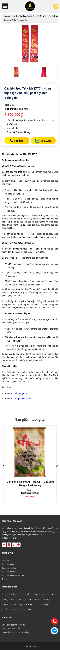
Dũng (46, 604)
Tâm (28, 594)
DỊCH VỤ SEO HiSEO (30, 646)
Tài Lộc (28, 610)
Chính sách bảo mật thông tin (13, 625)
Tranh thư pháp (8, 564)
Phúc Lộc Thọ (16, 599)
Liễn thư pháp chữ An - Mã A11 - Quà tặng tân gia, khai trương (30, 483)
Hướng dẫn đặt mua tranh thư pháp (15, 632)
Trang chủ (6, 16)
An (36, 594)
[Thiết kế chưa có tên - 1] (30, 43)
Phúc (21, 594)
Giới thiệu (5, 560)
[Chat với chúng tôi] (54, 621)
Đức (5, 599)
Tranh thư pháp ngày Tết (11, 571)
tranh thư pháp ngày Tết (20, 398)
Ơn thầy (46, 599)
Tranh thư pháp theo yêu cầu (13, 575)
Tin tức (4, 579)
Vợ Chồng (18, 604)
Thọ (42, 594)
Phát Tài (29, 604)
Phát (38, 604)
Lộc (5, 594)
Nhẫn (13, 594)
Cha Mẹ (28, 599)
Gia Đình (7, 604)
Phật (37, 599)
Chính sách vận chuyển (11, 628)
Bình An (51, 594)
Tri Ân (6, 610)
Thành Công (16, 610)
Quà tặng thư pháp (9, 568)
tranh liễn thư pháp (18, 393)
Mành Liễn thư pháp (19, 16)
